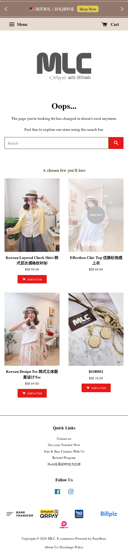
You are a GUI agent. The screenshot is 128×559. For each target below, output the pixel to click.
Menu (21, 24)
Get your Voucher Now (64, 444)
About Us (51, 547)
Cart (114, 24)
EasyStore (99, 538)
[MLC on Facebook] (57, 493)
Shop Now (87, 9)
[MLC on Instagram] (71, 493)
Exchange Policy (71, 547)
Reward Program (64, 457)
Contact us (64, 438)
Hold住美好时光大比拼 (64, 464)
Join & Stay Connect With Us (64, 451)
